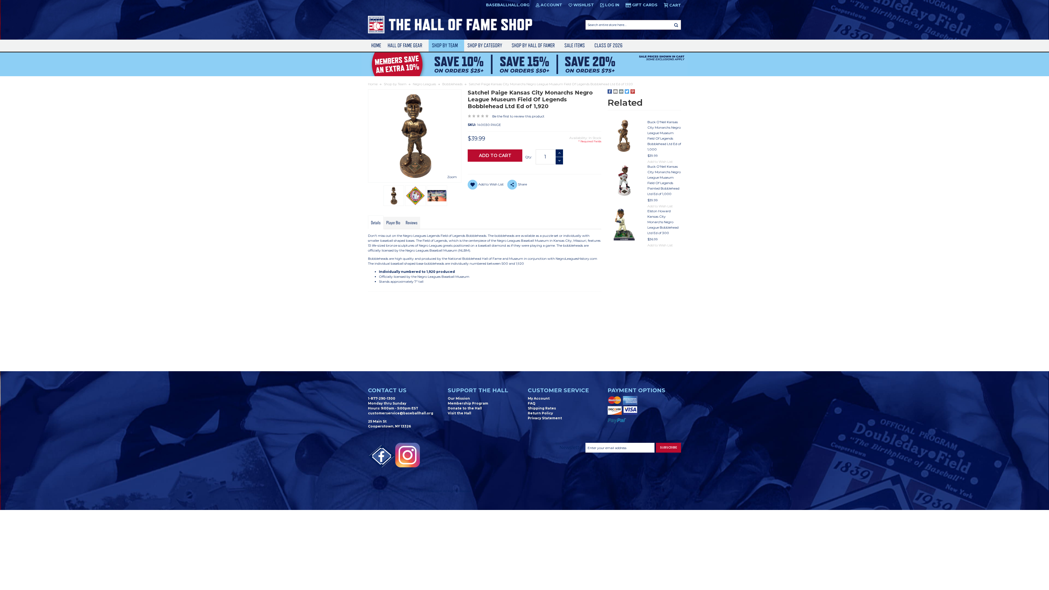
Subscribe (668, 447)
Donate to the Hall (465, 408)
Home (376, 45)
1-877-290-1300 (381, 398)
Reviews (411, 222)
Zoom (452, 177)
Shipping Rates (542, 408)
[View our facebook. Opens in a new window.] (381, 456)
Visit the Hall (459, 413)
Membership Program (468, 403)
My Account (539, 398)
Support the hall (478, 390)
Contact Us (387, 390)
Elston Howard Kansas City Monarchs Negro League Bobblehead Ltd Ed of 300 (663, 222)
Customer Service (558, 390)
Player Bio (393, 222)
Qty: (528, 157)
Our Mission (459, 398)
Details (376, 222)
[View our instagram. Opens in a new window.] (407, 455)
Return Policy (540, 413)
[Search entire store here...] (676, 25)
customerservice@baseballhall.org (400, 413)
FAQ (531, 403)
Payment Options (636, 390)
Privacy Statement (545, 418)
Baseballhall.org (507, 4)
